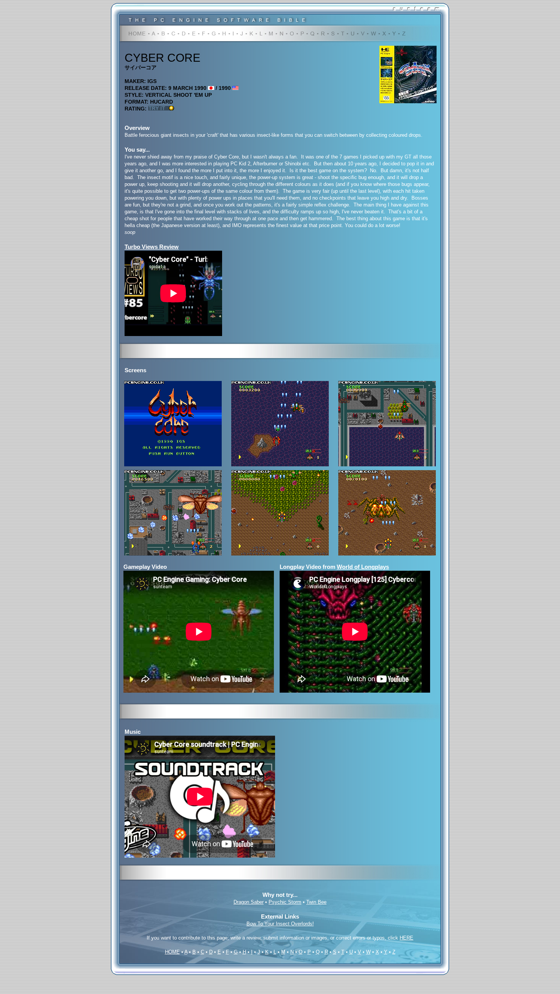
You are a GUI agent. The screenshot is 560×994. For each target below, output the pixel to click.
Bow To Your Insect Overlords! (280, 924)
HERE (406, 938)
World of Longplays (363, 566)
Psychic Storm (285, 902)
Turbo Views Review (152, 246)
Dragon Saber (249, 902)
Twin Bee (316, 902)
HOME (172, 952)
